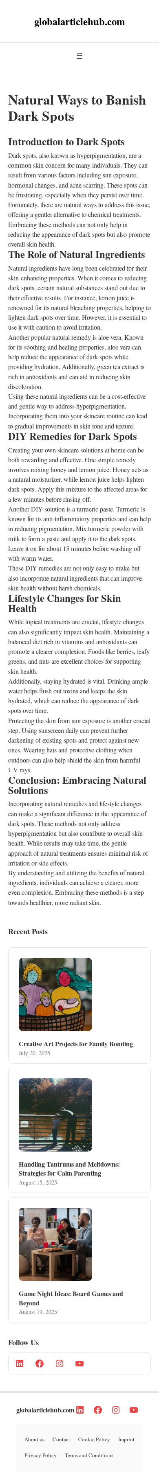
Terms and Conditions (89, 1455)
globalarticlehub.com (45, 1410)
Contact (61, 1439)
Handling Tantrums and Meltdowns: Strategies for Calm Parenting (69, 1168)
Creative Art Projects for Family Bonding (76, 1044)
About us (34, 1439)
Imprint (126, 1439)
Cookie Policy (94, 1439)
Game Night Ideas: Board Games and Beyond (71, 1298)
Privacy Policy (40, 1455)
